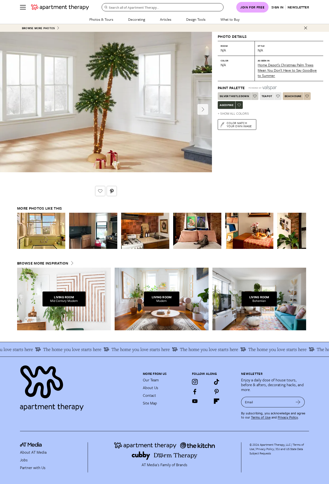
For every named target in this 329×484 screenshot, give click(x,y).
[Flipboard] (216, 401)
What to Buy (230, 19)
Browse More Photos (38, 28)
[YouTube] (195, 401)
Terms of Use (260, 417)
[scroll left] (21, 231)
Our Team (151, 380)
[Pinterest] (216, 391)
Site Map (150, 403)
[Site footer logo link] (78, 386)
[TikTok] (216, 382)
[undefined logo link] (60, 7)
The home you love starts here (65, 349)
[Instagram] (195, 382)
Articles (165, 19)
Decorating (136, 19)
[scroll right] (302, 231)
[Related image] (41, 231)
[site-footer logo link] (31, 445)
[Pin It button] (112, 191)
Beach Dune (293, 96)
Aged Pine (226, 105)
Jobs (24, 460)
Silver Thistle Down (234, 96)
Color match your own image (239, 124)
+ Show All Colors (233, 113)
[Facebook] (195, 391)
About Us (150, 388)
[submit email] (298, 402)
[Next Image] (202, 109)
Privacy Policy (288, 417)
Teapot (267, 96)
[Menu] (23, 7)
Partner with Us (33, 468)
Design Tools (195, 19)
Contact (149, 395)
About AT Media (33, 452)
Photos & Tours (101, 19)
